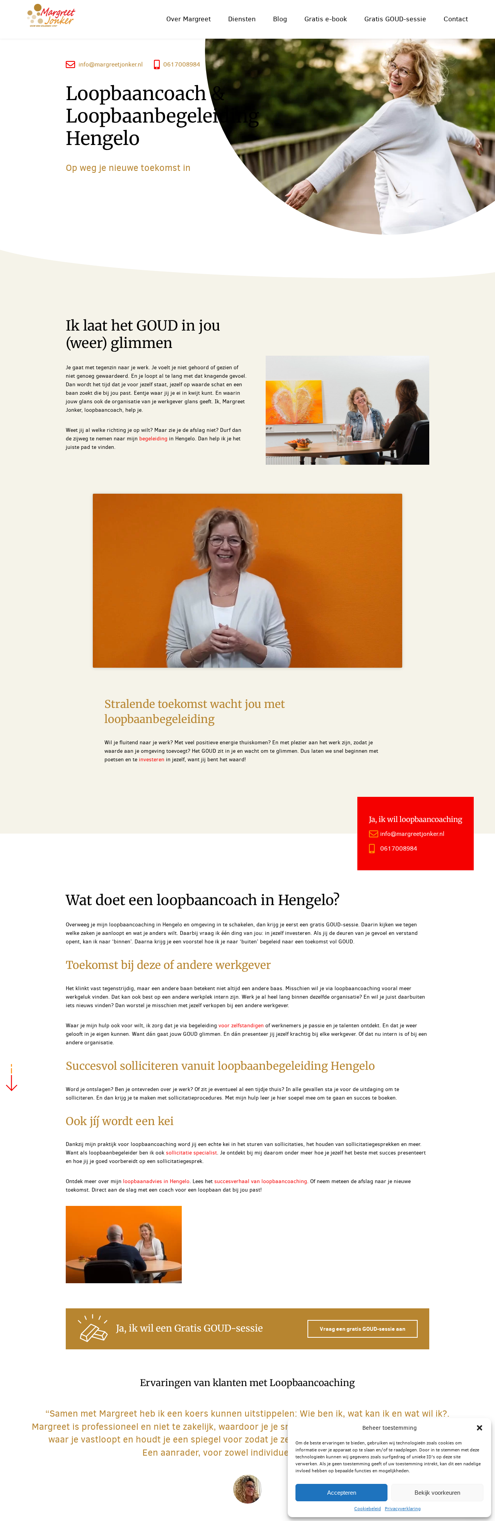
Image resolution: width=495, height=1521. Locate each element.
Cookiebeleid (367, 1509)
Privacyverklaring (403, 1509)
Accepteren (341, 1492)
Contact (456, 19)
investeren (151, 759)
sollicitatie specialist (191, 1152)
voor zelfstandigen (241, 1025)
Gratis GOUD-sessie (395, 19)
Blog (280, 19)
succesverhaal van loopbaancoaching (260, 1181)
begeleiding (153, 438)
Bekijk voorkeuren (437, 1492)
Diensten (242, 19)
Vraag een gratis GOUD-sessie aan (362, 1329)
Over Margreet (188, 19)
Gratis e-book (325, 19)
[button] (479, 1428)
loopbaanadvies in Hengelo (156, 1181)
